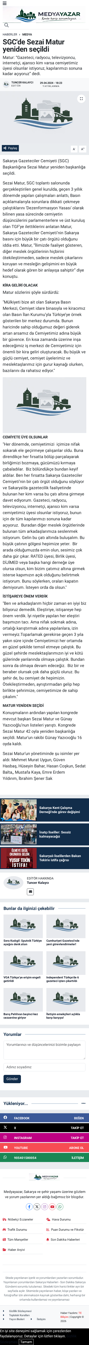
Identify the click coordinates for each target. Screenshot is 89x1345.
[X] (37, 1206)
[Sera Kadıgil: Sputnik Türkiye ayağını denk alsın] (23, 926)
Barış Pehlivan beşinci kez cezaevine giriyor (21, 1015)
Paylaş (12, 148)
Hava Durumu (61, 1219)
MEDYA (27, 34)
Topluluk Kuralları (19, 1315)
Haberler (10, 34)
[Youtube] (52, 1206)
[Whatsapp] (60, 1206)
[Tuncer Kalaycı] (13, 882)
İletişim (41, 1319)
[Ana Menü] (5, 3)
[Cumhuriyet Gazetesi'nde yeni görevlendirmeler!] (66, 926)
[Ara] (7, 25)
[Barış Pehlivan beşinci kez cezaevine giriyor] (23, 999)
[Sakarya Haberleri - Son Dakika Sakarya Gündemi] (44, 14)
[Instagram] (44, 1206)
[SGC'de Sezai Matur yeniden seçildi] (44, 117)
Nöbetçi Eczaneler (20, 1219)
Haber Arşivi (16, 1250)
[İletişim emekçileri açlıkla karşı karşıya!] (66, 999)
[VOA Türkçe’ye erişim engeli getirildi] (23, 963)
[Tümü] (83, 1103)
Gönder (12, 1079)
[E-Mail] (30, 891)
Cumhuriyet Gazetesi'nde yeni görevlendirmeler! (62, 942)
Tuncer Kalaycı (38, 883)
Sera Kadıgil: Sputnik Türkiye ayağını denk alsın (23, 942)
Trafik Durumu (17, 1230)
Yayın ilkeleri (16, 1319)
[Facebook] (29, 1206)
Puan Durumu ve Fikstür (67, 1230)
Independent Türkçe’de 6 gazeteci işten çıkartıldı (62, 979)
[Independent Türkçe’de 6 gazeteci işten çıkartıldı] (66, 963)
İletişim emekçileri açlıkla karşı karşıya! (63, 1015)
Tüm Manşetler (17, 1239)
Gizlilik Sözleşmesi (19, 1311)
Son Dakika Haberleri (65, 1239)
